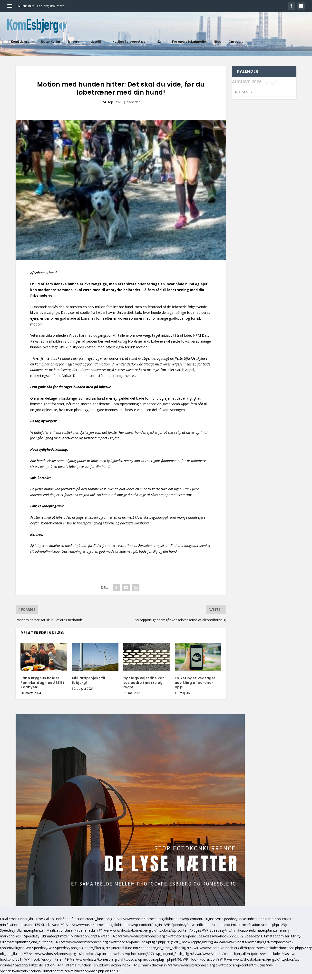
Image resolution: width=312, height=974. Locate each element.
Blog (217, 42)
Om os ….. (236, 42)
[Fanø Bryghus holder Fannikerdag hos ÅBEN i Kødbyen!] (43, 657)
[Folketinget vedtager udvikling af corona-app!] (198, 657)
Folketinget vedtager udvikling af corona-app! (195, 682)
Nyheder (133, 102)
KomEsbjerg (20, 42)
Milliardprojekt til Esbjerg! (88, 680)
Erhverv (73, 42)
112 (158, 42)
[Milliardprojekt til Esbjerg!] (95, 657)
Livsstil (95, 42)
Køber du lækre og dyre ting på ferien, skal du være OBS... (82, 6)
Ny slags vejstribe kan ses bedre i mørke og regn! (144, 682)
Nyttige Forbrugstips (128, 42)
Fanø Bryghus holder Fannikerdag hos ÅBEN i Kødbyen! (42, 682)
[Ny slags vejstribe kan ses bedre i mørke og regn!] (146, 657)
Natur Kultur (50, 42)
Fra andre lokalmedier (189, 42)
